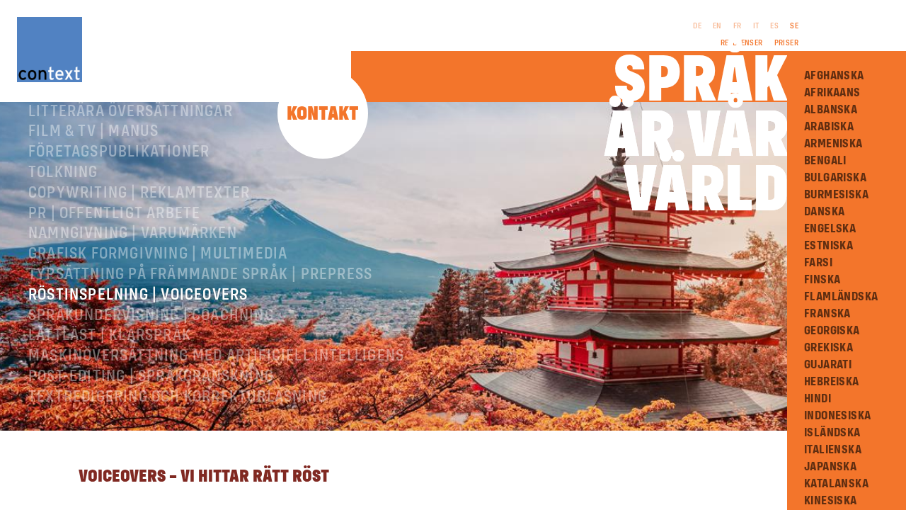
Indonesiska (837, 415)
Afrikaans (832, 92)
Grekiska (828, 347)
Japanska (830, 466)
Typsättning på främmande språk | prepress (200, 274)
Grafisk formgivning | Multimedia (157, 254)
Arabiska (829, 126)
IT (756, 26)
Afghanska (834, 75)
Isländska (832, 432)
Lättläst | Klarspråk (109, 335)
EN (717, 26)
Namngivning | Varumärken (132, 233)
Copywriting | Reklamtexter (139, 193)
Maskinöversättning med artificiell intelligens (216, 356)
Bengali (825, 160)
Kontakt (323, 114)
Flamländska (841, 296)
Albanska (830, 109)
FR (737, 26)
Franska (827, 313)
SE (794, 26)
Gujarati (827, 364)
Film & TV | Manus (93, 131)
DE (697, 26)
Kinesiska (830, 500)
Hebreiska (831, 381)
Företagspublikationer (119, 152)
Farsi (818, 262)
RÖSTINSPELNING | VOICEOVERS (138, 295)
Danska (824, 211)
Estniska (828, 245)
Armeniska (833, 143)
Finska (822, 279)
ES (774, 26)
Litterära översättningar (130, 111)
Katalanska (836, 483)
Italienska (832, 449)
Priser (786, 43)
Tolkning (63, 172)
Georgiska (832, 330)
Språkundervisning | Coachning (151, 315)
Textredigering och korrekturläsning (177, 397)
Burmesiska (836, 194)
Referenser (742, 43)
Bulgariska (835, 177)
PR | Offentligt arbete (114, 213)
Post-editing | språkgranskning (151, 376)
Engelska (830, 228)
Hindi (817, 398)
